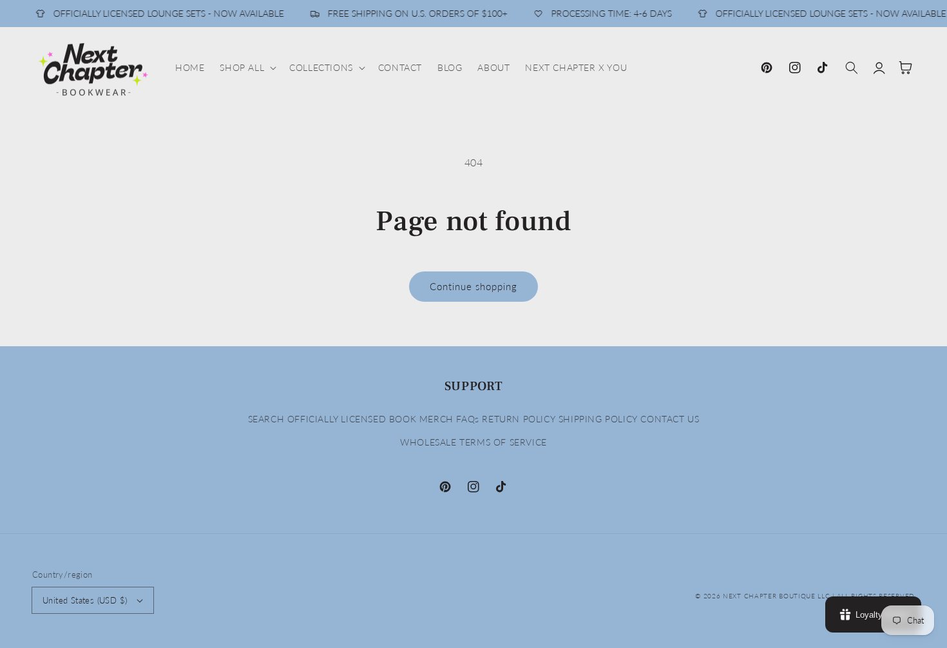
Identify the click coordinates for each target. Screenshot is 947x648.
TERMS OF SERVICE (503, 442)
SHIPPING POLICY (598, 418)
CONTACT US (669, 418)
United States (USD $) (85, 600)
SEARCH (266, 418)
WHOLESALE (428, 442)
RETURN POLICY (518, 418)
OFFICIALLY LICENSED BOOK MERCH (370, 418)
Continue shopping (473, 286)
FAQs (467, 418)
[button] (247, 67)
